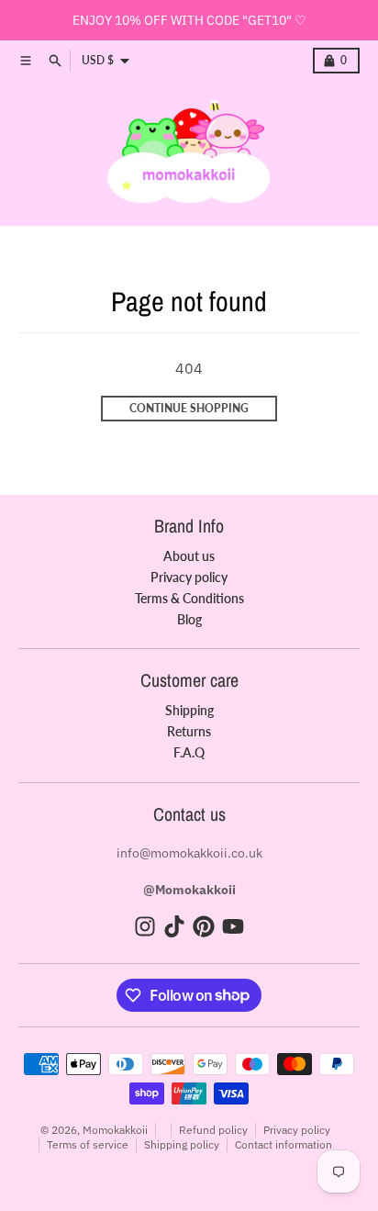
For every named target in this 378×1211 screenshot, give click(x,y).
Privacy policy (296, 1130)
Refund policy (213, 1130)
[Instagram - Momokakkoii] (145, 926)
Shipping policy (181, 1144)
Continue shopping (189, 408)
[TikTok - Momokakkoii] (174, 926)
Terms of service (87, 1144)
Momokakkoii (115, 1130)
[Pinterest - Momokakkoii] (204, 926)
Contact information (283, 1144)
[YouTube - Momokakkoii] (233, 926)
